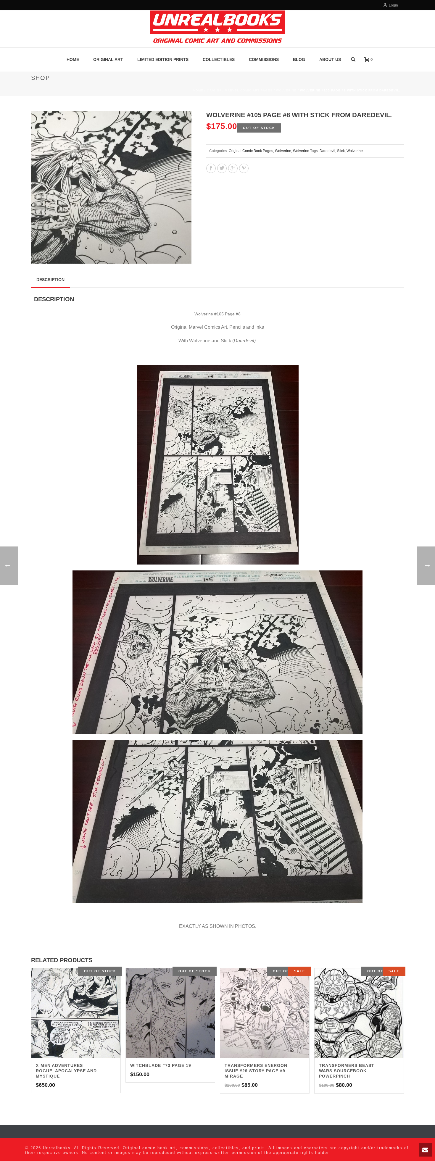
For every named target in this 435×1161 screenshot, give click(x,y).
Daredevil (327, 151)
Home (73, 59)
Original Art (108, 59)
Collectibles (219, 59)
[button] (180, 122)
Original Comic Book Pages (251, 151)
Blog (299, 59)
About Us (330, 59)
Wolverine (286, 90)
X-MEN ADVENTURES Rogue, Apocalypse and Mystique (66, 1070)
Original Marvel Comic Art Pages (240, 90)
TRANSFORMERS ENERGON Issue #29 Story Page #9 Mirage (256, 1070)
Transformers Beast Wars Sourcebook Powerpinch (346, 1070)
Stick (341, 151)
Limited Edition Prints (162, 59)
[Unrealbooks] (217, 28)
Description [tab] (50, 279)
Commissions (264, 59)
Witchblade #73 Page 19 (160, 1065)
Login (393, 5)
